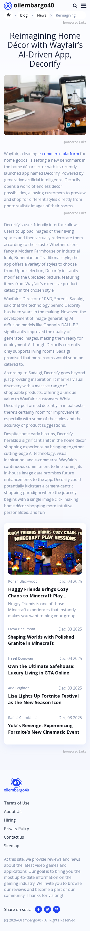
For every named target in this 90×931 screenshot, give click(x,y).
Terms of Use (17, 803)
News (41, 15)
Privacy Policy (16, 828)
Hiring (10, 820)
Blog (24, 15)
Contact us (14, 837)
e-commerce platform (58, 153)
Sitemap (11, 845)
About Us (13, 811)
